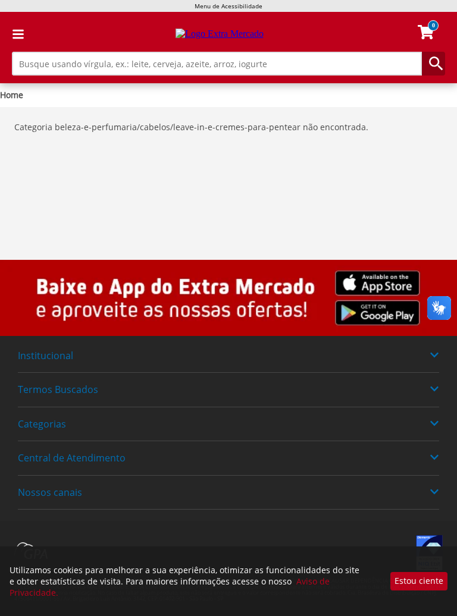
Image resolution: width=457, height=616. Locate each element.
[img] (228, 298)
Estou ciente (419, 580)
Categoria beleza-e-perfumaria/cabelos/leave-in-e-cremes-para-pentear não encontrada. (191, 127)
